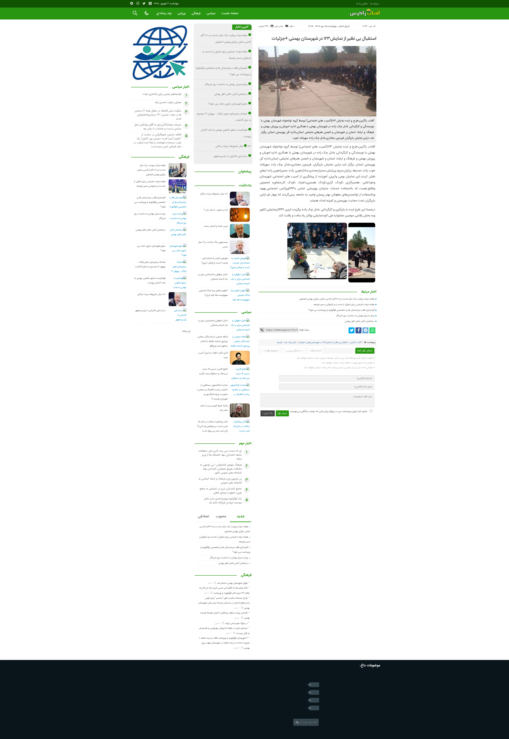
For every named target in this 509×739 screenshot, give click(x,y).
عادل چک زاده (290, 342)
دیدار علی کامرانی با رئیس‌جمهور (230, 156)
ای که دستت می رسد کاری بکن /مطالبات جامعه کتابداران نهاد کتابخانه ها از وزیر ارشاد (220, 455)
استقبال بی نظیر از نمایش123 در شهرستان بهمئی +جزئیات (323, 342)
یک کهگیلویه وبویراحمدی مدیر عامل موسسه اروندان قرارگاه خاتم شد (223, 501)
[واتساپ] (372, 330)
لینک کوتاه (304, 330)
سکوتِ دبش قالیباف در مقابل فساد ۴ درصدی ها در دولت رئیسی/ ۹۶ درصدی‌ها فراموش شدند (158, 115)
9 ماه (206, 593)
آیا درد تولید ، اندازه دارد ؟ (216, 210)
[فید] (150, 3)
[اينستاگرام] (138, 3)
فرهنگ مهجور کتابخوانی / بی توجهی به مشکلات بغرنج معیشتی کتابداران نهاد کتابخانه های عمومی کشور (221, 469)
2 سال (218, 623)
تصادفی (203, 516)
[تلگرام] (131, 3)
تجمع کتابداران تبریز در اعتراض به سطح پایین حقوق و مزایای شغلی (221, 491)
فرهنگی (196, 13)
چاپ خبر (279, 26)
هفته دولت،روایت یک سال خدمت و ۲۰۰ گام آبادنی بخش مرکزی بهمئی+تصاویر (336, 299)
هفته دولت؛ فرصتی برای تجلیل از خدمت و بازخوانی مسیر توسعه (344, 305)
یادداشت (245, 185)
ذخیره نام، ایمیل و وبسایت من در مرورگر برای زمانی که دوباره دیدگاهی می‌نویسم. (328, 411)
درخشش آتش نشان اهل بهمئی (359, 321)
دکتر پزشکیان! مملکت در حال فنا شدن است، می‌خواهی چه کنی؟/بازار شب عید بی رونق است (212, 426)
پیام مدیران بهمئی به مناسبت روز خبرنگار (355, 316)
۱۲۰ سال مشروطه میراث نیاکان (233, 146)
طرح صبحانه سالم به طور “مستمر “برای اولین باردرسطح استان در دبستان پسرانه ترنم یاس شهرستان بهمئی (224, 603)
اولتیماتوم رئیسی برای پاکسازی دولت (161, 94)
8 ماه (210, 583)
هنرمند (280, 342)
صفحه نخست (229, 13)
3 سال (237, 648)
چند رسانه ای (164, 13)
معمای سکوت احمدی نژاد (168, 102)
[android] (314, 708)
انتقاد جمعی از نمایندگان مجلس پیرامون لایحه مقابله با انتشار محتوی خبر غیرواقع (212, 341)
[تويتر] (144, 3)
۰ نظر (292, 26)
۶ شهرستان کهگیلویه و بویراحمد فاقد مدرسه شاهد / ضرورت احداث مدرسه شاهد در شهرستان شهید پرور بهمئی (224, 643)
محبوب (221, 516)
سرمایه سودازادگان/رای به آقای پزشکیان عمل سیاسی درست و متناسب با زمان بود (157, 127)
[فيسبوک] (358, 330)
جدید (241, 516)
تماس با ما (362, 4)
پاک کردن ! (267, 413)
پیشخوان (245, 171)
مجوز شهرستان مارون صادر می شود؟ (227, 104)
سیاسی (211, 13)
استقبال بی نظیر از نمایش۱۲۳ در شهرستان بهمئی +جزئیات (324, 38)
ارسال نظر (282, 413)
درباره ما (374, 4)
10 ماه (237, 608)
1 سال (237, 618)
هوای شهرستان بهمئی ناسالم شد (232, 583)
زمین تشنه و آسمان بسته (216, 226)
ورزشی (182, 13)
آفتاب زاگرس (355, 342)
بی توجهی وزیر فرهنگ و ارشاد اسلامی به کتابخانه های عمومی (220, 481)
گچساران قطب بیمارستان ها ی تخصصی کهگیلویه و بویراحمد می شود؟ (341, 310)
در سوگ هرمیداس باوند (236, 623)
